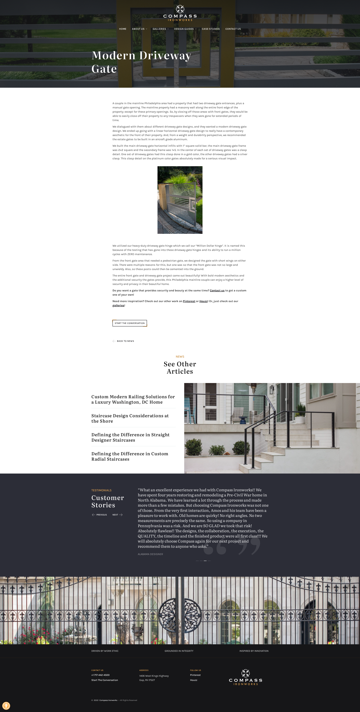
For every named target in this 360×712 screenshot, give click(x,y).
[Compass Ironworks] (180, 13)
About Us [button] (138, 28)
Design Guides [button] (184, 28)
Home (122, 28)
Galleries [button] (159, 28)
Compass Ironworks (108, 700)
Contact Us (233, 28)
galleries (118, 305)
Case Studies (211, 28)
